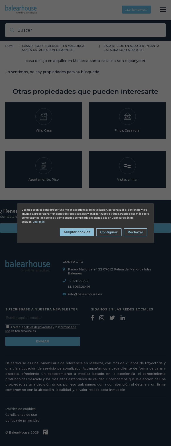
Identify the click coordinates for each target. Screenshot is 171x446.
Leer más (39, 221)
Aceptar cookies (76, 232)
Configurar (109, 232)
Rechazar (135, 232)
